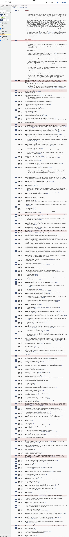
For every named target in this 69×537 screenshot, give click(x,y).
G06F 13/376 (20, 488)
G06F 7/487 (20, 275)
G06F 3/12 (20, 201)
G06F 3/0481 (20, 177)
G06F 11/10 (20, 409)
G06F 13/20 (20, 465)
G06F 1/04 (20, 101)
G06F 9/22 (20, 361)
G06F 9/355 (20, 384)
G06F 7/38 (41, 232)
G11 (65, 438)
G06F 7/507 (20, 303)
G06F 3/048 (20, 167)
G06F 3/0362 (20, 149)
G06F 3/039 (20, 156)
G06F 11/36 (20, 437)
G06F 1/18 (20, 111)
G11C (47, 116)
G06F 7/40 (20, 264)
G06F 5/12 (20, 223)
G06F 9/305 (20, 370)
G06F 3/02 (20, 129)
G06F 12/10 (20, 449)
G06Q (32, 66)
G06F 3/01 (20, 126)
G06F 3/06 (20, 197)
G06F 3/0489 (20, 193)
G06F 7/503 (20, 296)
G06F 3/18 (20, 212)
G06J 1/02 (58, 340)
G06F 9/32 (20, 377)
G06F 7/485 (20, 274)
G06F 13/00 (30, 88)
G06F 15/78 (20, 520)
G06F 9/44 (20, 390)
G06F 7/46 (48, 264)
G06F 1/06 (20, 102)
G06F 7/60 (20, 333)
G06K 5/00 (32, 404)
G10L (56, 211)
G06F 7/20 (20, 247)
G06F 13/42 (47, 458)
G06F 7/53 (20, 314)
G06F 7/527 (20, 311)
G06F (29, 66)
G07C (40, 33)
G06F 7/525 (20, 310)
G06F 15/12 (20, 502)
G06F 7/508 (20, 304)
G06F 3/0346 (20, 144)
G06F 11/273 (20, 428)
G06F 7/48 (20, 270)
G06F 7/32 (20, 258)
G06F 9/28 (45, 364)
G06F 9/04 (20, 358)
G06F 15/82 (29, 522)
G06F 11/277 (20, 430)
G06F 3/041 (31, 140)
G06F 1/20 (20, 112)
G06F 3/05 (20, 194)
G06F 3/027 (20, 133)
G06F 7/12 (20, 242)
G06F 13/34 (20, 475)
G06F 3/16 (65, 126)
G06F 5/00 (57, 87)
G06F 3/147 (20, 208)
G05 (60, 21)
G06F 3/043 (20, 160)
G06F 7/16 (61, 238)
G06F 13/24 (43, 467)
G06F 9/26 (20, 364)
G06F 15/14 (20, 503)
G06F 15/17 (20, 510)
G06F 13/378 (20, 489)
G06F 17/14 (20, 532)
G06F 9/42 (40, 379)
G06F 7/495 (20, 285)
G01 (46, 21)
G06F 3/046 (20, 164)
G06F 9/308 (20, 372)
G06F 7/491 (20, 279)
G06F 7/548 (20, 322)
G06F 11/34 (20, 435)
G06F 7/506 (20, 301)
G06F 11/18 (20, 415)
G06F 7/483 (20, 271)
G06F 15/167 (20, 509)
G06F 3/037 (20, 152)
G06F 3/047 (20, 166)
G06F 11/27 (20, 427)
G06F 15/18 (20, 514)
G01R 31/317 (54, 419)
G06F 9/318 (20, 376)
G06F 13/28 (38, 463)
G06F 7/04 (20, 234)
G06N (59, 81)
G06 (19, 40)
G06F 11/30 (20, 433)
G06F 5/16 (20, 227)
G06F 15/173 (20, 512)
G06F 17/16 (20, 535)
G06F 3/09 (20, 200)
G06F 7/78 (20, 353)
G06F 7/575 (20, 329)
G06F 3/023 (20, 130)
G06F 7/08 (20, 236)
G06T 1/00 (51, 518)
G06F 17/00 (20, 525)
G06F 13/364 (20, 479)
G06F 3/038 (20, 154)
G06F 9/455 (20, 394)
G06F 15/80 (20, 521)
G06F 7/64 (20, 338)
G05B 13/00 (44, 516)
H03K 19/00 (30, 231)
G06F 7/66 (20, 342)
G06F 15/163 (20, 507)
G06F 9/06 (49, 358)
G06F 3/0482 (20, 180)
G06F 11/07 (20, 406)
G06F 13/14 (43, 458)
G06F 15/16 (27, 457)
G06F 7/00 (29, 87)
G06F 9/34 (20, 380)
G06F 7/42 (20, 266)
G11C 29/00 (41, 405)
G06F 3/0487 (20, 188)
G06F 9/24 (20, 362)
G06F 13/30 (20, 472)
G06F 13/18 (20, 464)
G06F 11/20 (20, 416)
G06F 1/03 (20, 95)
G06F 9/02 (20, 357)
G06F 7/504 (20, 298)
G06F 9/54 (20, 401)
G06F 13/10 (62, 355)
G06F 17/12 (20, 529)
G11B (26, 405)
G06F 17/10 (20, 526)
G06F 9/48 (20, 397)
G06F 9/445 (20, 391)
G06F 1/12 (20, 107)
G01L (59, 31)
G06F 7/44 (20, 267)
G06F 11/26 (20, 423)
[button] (16, 10)
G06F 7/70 (28, 340)
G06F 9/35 (20, 383)
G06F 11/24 (20, 420)
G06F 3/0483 (20, 181)
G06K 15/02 (28, 202)
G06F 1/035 (20, 100)
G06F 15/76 (35, 91)
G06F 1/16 (20, 109)
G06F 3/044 (20, 161)
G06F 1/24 (20, 115)
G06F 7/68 (20, 343)
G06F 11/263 (20, 424)
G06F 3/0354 (20, 147)
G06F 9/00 (63, 87)
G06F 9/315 (20, 375)
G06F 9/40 (38, 368)
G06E (37, 81)
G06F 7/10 (20, 239)
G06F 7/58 (20, 331)
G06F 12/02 (20, 441)
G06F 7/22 (20, 250)
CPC (2, 34)
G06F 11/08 (20, 408)
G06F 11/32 (20, 434)
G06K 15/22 (28, 205)
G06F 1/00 (53, 87)
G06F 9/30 (20, 366)
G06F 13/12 (20, 460)
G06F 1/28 (20, 118)
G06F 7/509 (20, 305)
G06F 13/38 (20, 491)
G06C (65, 65)
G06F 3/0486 (20, 186)
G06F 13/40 (20, 492)
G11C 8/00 (36, 442)
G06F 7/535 (20, 316)
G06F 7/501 (20, 293)
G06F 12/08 (32, 446)
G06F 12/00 (20, 438)
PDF (4, 19)
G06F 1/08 (20, 104)
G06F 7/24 (20, 251)
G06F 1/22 (20, 114)
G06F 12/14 (20, 452)
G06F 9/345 (20, 381)
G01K (53, 32)
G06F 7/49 (20, 277)
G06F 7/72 (20, 346)
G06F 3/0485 (20, 185)
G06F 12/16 (20, 453)
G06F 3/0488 (20, 192)
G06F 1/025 (20, 93)
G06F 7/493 (20, 282)
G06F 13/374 (20, 486)
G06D (31, 81)
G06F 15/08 (20, 499)
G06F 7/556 (49, 292)
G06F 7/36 (61, 252)
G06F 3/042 (20, 159)
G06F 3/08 (20, 198)
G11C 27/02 (28, 196)
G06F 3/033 (20, 139)
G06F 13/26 (20, 470)
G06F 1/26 (20, 116)
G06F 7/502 (20, 294)
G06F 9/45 (20, 393)
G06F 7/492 (20, 281)
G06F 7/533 (52, 310)
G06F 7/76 (20, 350)
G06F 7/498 (20, 289)
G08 (61, 28)
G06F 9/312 (20, 373)
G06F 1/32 (20, 122)
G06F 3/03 (20, 134)
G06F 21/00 (49, 90)
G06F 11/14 (20, 411)
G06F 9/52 (20, 400)
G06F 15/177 (20, 513)
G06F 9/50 (20, 398)
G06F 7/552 (20, 323)
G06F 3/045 (20, 163)
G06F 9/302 (20, 369)
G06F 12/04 (20, 443)
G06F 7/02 (20, 232)
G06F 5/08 (20, 218)
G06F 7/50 (20, 292)
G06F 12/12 (20, 450)
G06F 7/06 (36, 232)
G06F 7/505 (20, 300)
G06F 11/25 (20, 421)
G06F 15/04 (20, 498)
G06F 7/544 (45, 292)
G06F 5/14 (20, 226)
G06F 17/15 (20, 534)
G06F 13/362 (20, 478)
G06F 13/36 (20, 477)
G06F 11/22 (20, 417)
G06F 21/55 (3, 17)
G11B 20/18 (31, 405)
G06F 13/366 (20, 481)
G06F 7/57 (20, 326)
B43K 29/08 (60, 51)
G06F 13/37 (20, 484)
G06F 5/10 (20, 220)
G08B (49, 33)
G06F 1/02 (20, 92)
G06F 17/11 (20, 528)
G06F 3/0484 (20, 182)
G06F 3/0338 (20, 141)
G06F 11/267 (20, 426)
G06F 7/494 (20, 283)
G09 (36, 27)
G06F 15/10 (20, 501)
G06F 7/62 (20, 336)
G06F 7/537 (20, 318)
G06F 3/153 (20, 209)
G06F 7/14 (20, 243)
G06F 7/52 (20, 307)
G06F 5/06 (20, 216)
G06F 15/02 (20, 496)
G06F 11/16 (38, 412)
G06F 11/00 (44, 115)
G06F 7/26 (20, 255)
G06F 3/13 (20, 204)
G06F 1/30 (20, 119)
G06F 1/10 (20, 105)
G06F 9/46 (20, 395)
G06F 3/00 (38, 90)
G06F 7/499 (20, 290)
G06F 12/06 (20, 445)
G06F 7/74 (20, 347)
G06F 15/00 (20, 495)
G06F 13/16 (20, 463)
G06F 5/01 (20, 215)
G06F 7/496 (20, 287)
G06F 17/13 (20, 531)
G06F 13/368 (20, 482)
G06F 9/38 (59, 377)
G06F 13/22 (20, 467)
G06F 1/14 (20, 108)
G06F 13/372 (20, 485)
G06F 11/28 (20, 431)
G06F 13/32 (34, 468)
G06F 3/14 (20, 206)
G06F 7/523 (20, 308)
